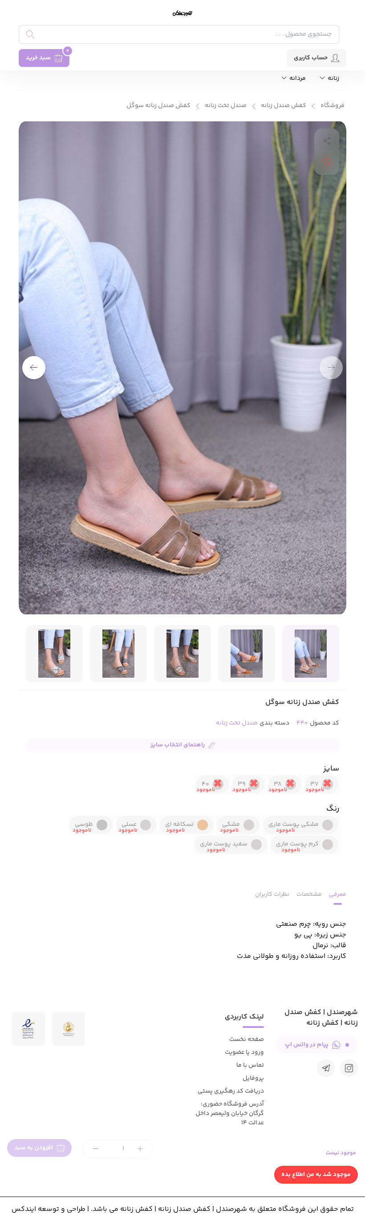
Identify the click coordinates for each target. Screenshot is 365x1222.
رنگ (332, 809)
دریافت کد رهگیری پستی (231, 1091)
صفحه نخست (246, 1039)
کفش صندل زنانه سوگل (158, 106)
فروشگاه (332, 106)
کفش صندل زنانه (283, 106)
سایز (331, 769)
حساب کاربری (311, 58)
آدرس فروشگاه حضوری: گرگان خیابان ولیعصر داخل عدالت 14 (229, 1113)
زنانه (332, 78)
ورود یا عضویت (244, 1052)
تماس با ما (250, 1065)
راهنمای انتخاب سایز (177, 745)
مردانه (297, 78)
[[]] (326, 1068)
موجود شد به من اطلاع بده (316, 1175)
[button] (33, 367)
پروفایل (253, 1078)
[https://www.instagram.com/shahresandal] (349, 1068)
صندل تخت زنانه (226, 106)
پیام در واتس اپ (306, 1045)
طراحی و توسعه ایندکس (48, 1209)
